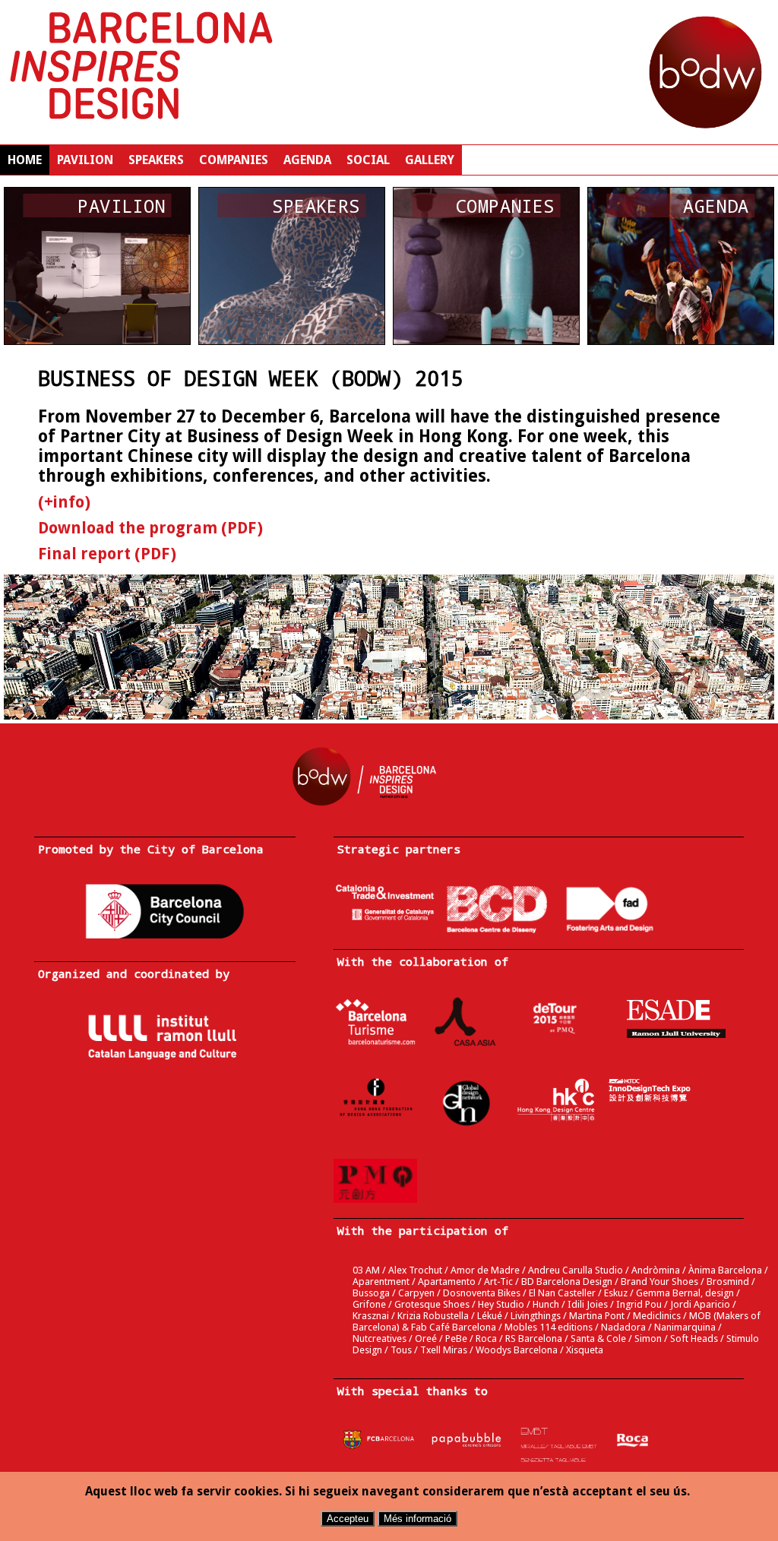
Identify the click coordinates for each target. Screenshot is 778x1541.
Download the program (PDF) (150, 528)
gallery (429, 160)
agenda (307, 160)
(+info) (64, 502)
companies (233, 160)
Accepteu (347, 1518)
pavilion (85, 160)
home (25, 160)
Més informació (417, 1518)
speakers (156, 160)
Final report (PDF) (107, 554)
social (368, 160)
